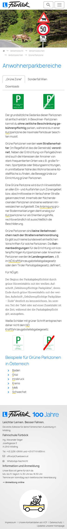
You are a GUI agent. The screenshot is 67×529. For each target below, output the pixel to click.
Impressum (10, 522)
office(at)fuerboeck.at (17, 456)
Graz (15, 375)
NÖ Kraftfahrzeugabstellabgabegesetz (32, 261)
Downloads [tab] (12, 86)
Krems (16, 383)
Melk (15, 387)
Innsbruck (18, 379)
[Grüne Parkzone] (18, 101)
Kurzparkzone (13, 132)
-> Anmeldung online (13, 482)
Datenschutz (56, 522)
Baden (16, 370)
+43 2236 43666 (15, 451)
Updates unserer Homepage (50, 525)
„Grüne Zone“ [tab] (13, 79)
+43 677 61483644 (36, 451)
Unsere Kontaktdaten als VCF (33, 522)
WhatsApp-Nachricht (17, 461)
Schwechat (19, 392)
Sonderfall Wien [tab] (37, 79)
